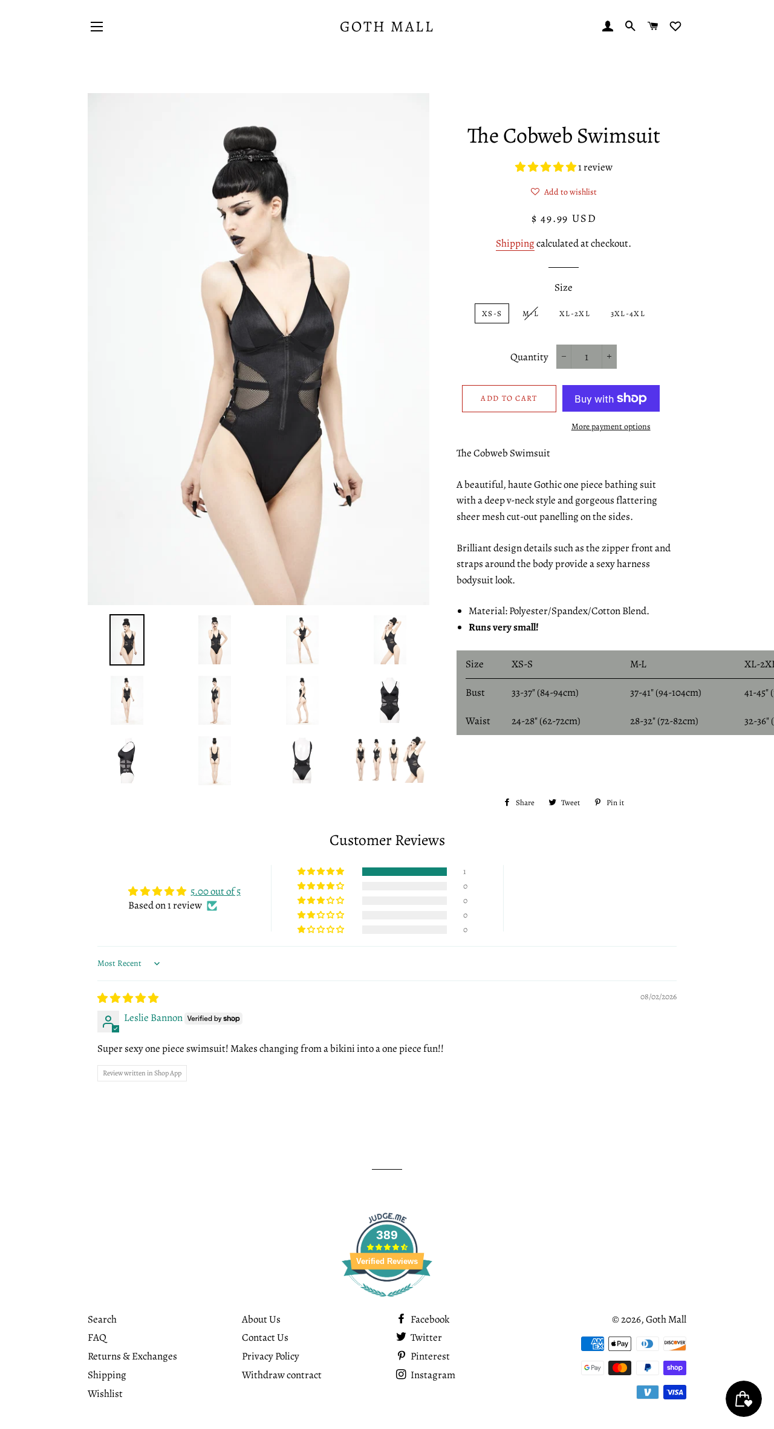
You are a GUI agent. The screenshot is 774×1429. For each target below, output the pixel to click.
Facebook (429, 1319)
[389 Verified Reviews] (387, 1303)
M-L (530, 313)
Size (563, 287)
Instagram (432, 1375)
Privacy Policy (270, 1356)
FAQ (97, 1337)
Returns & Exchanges (132, 1356)
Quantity (529, 357)
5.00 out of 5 (215, 891)
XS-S (492, 313)
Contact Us (265, 1337)
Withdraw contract (282, 1375)
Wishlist (105, 1394)
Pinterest (429, 1356)
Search (102, 1319)
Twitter (425, 1337)
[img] (127, 998)
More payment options (611, 426)
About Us (261, 1319)
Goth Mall (387, 26)
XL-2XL (574, 313)
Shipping (515, 243)
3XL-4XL (628, 313)
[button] (546, 167)
